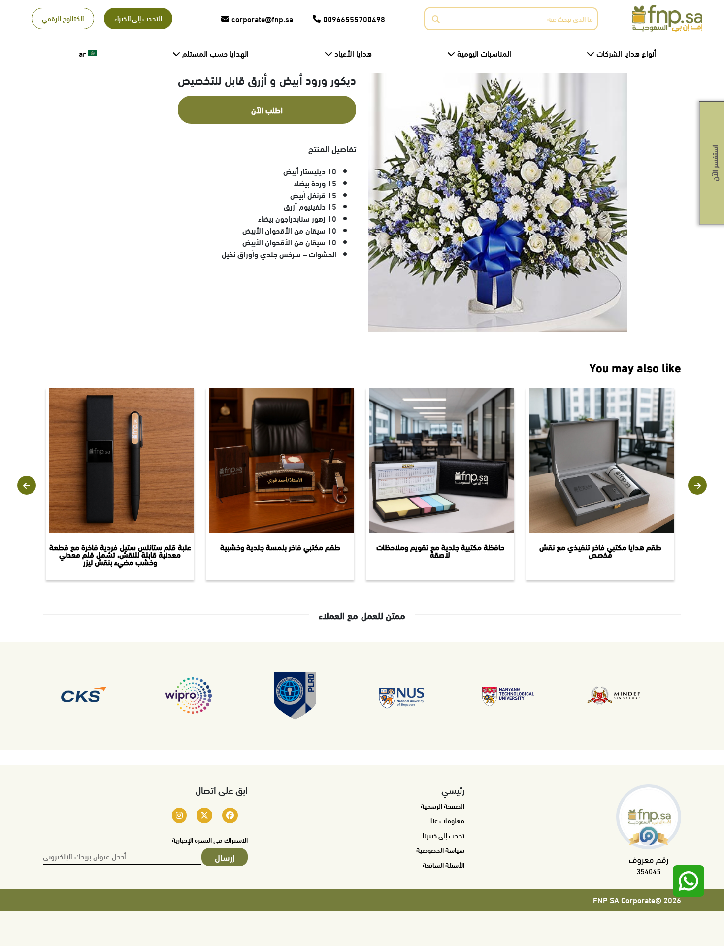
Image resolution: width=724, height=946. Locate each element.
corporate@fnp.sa (262, 19)
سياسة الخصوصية (440, 850)
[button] (26, 485)
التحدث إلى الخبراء (138, 18)
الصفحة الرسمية (442, 805)
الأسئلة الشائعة (443, 864)
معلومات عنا (447, 820)
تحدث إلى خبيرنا (443, 835)
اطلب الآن (267, 109)
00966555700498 (354, 19)
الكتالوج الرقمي (63, 18)
